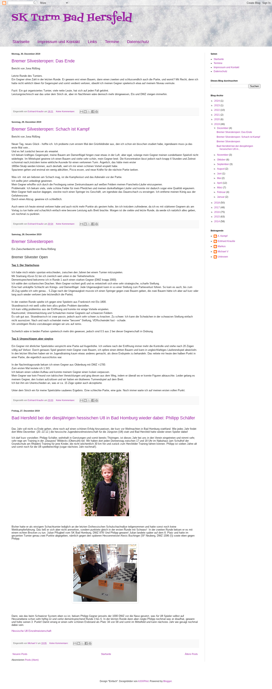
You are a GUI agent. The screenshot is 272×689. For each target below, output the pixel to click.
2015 (217, 216)
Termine (112, 41)
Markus (222, 246)
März (220, 187)
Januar (221, 197)
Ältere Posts (191, 654)
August (221, 168)
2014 (217, 221)
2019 (217, 124)
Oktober (221, 159)
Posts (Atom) (32, 660)
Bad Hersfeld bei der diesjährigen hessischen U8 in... (235, 147)
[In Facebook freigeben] (93, 112)
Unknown (223, 256)
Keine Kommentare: (65, 111)
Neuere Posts (20, 654)
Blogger (167, 681)
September (223, 164)
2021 (217, 114)
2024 (217, 100)
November (223, 154)
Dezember (223, 128)
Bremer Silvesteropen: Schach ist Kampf (50, 129)
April (220, 183)
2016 (217, 212)
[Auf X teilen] (89, 112)
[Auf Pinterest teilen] (97, 112)
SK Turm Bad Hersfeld (72, 18)
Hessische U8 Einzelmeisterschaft (31, 630)
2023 (217, 105)
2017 (217, 207)
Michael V (223, 251)
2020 (217, 119)
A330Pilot (143, 681)
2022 (217, 110)
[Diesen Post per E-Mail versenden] (81, 112)
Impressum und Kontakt (58, 41)
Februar (221, 192)
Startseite (21, 41)
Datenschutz (138, 41)
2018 (217, 202)
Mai (219, 178)
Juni (219, 173)
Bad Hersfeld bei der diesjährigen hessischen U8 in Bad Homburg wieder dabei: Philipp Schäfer (103, 417)
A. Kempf (222, 236)
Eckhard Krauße (226, 241)
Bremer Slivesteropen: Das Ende (43, 60)
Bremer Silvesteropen (32, 241)
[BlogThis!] (85, 112)
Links (92, 41)
